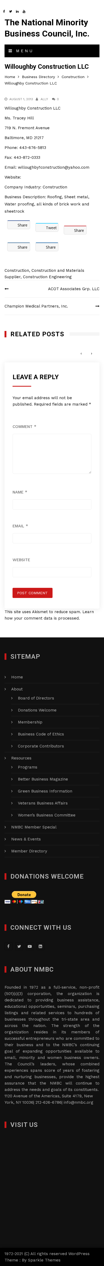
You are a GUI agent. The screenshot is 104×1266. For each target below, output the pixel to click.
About (17, 689)
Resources (21, 758)
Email (20, 526)
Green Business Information (45, 791)
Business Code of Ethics (41, 734)
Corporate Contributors (41, 746)
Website (21, 559)
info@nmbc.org (78, 1102)
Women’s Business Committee (46, 815)
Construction (17, 270)
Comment (24, 426)
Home (17, 677)
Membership (30, 722)
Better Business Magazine (43, 779)
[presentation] (81, 353)
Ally (44, 99)
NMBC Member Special (34, 827)
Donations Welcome (37, 710)
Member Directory (29, 851)
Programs (27, 767)
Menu (23, 50)
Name (20, 492)
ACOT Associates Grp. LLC (73, 288)
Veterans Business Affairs (43, 803)
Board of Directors (36, 698)
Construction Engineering (47, 276)
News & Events (26, 839)
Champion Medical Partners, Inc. (36, 306)
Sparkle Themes (44, 1260)
